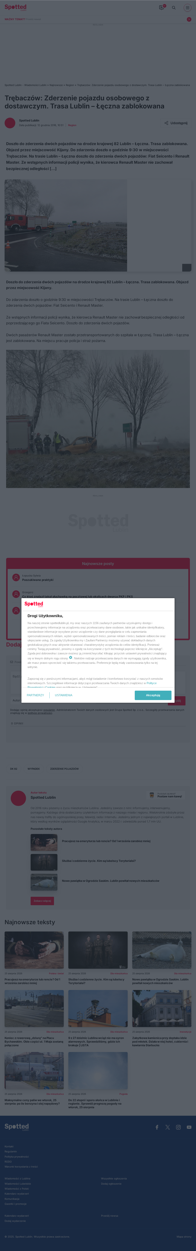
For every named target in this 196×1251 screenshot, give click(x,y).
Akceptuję (153, 695)
